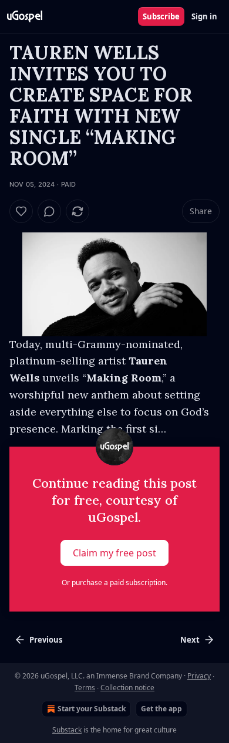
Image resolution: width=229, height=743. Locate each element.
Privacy (199, 676)
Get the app (161, 709)
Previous (45, 639)
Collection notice (127, 688)
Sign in (204, 16)
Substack (67, 730)
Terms (85, 688)
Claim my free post (114, 552)
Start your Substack (92, 709)
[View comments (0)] (49, 211)
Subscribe (161, 16)
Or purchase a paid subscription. (114, 582)
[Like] (21, 211)
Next (190, 639)
